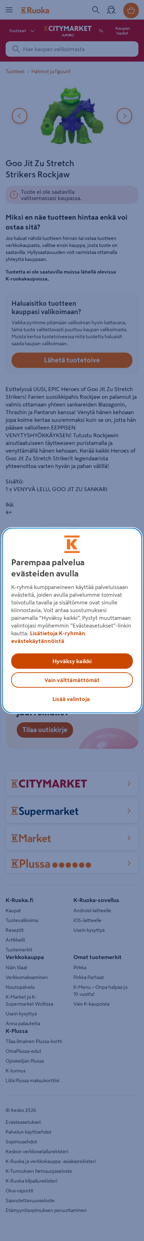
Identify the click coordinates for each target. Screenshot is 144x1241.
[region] (71, 620)
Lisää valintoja (71, 699)
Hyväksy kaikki (72, 661)
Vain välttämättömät (72, 680)
